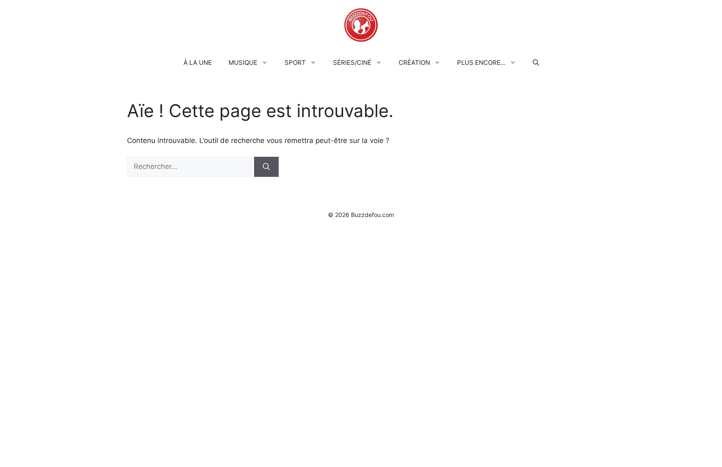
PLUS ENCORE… (481, 62)
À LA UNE (197, 62)
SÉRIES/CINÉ (352, 62)
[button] (535, 62)
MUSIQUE (243, 62)
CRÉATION (414, 62)
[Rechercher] (266, 167)
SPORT (295, 62)
